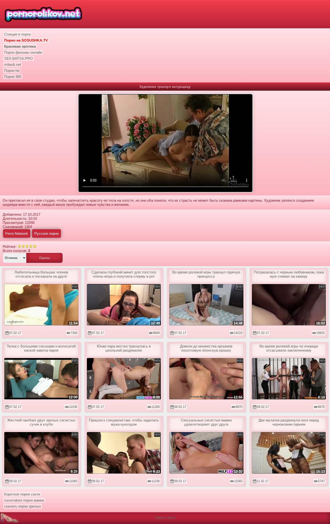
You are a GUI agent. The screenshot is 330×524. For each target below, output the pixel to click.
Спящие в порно (17, 34)
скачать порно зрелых (22, 506)
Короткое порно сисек (22, 494)
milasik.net (12, 64)
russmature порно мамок (24, 500)
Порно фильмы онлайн (23, 52)
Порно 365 (12, 76)
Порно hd (11, 70)
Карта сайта (165, 518)
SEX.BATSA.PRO (18, 58)
